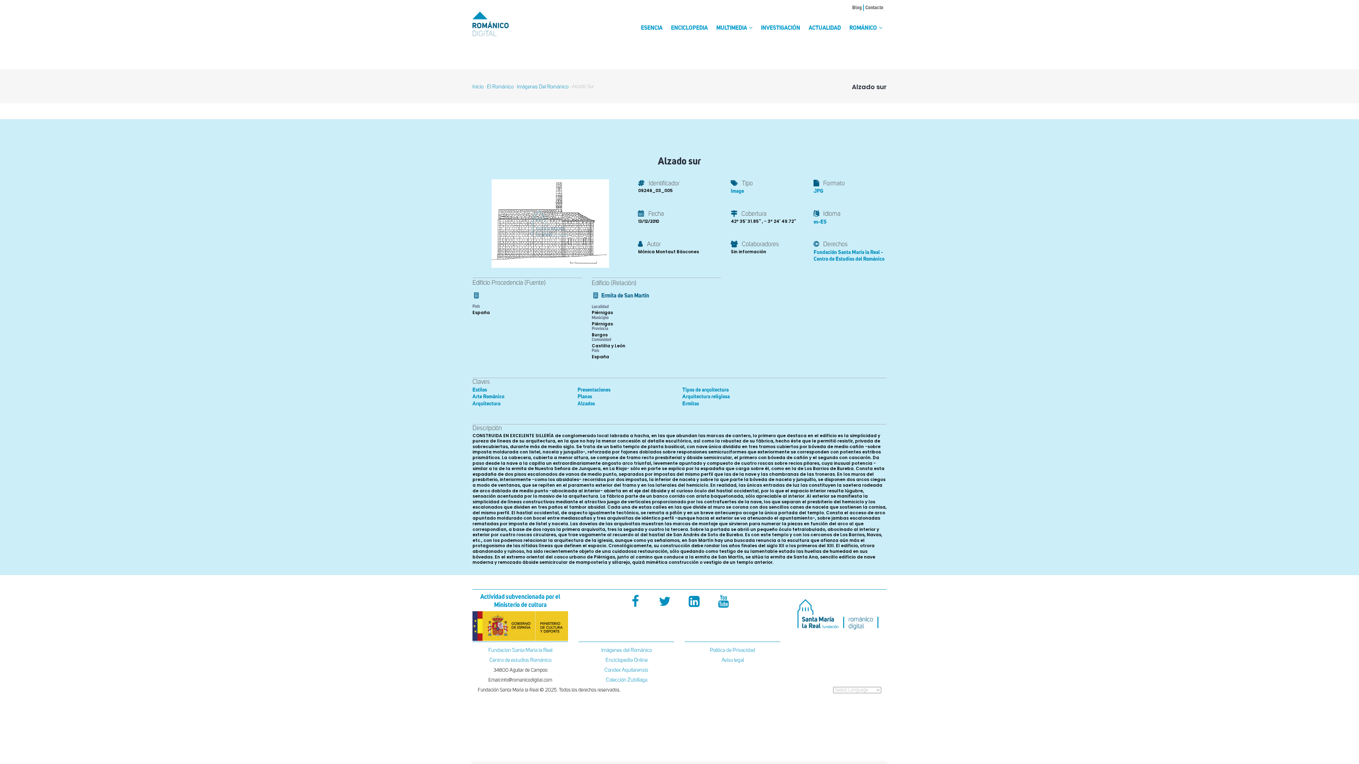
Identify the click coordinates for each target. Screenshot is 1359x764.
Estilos (479, 390)
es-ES (820, 222)
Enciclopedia (689, 28)
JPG (818, 191)
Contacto (874, 7)
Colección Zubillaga (626, 680)
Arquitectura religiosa (706, 396)
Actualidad (825, 28)
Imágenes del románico (542, 86)
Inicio (477, 86)
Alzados (586, 403)
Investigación (780, 28)
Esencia (652, 28)
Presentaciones (594, 390)
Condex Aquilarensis (626, 670)
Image (737, 191)
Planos (585, 396)
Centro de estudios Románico (520, 660)
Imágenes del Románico (626, 650)
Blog (857, 7)
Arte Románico (488, 396)
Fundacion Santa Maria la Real (520, 650)
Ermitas (690, 403)
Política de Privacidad (732, 650)
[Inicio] (502, 24)
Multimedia (732, 28)
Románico (863, 28)
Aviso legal (733, 660)
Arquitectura (486, 403)
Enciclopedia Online (627, 660)
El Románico (500, 86)
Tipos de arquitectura (705, 390)
